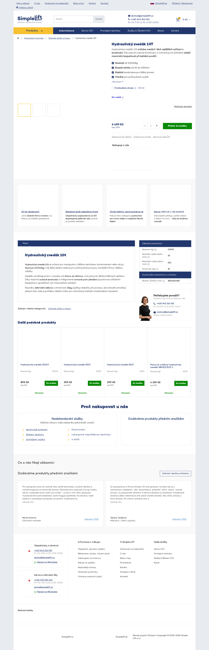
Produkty (32, 31)
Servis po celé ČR (161, 137)
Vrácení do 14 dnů (142, 137)
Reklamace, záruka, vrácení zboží (94, 554)
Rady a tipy (78, 4)
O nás (37, 4)
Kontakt (104, 4)
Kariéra (92, 4)
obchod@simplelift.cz (142, 16)
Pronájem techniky (110, 31)
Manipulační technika (34, 38)
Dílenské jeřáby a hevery (59, 38)
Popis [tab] (25, 243)
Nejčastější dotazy (87, 568)
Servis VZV (87, 31)
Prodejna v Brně (127, 572)
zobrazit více (28, 502)
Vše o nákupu (22, 4)
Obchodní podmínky (88, 572)
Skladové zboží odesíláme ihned (82, 212)
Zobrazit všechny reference (175, 473)
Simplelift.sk (161, 4)
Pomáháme (125, 563)
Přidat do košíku (177, 126)
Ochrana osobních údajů (90, 577)
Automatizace (66, 31)
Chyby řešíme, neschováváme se (126, 212)
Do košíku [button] (51, 383)
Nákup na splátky (86, 563)
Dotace (151, 636)
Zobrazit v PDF (91, 519)
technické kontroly (36, 429)
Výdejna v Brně (25, 8)
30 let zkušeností (30, 212)
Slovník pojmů (139, 636)
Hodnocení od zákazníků (56, 4)
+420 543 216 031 (140, 19)
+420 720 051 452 (43, 580)
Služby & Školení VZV (139, 31)
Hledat (98, 19)
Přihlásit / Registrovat (182, 4)
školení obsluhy (35, 434)
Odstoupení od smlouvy (89, 558)
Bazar (161, 31)
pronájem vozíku (35, 439)
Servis (157, 212)
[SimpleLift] (30, 19)
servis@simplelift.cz (43, 587)
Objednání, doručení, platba (91, 549)
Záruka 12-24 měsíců (122, 137)
